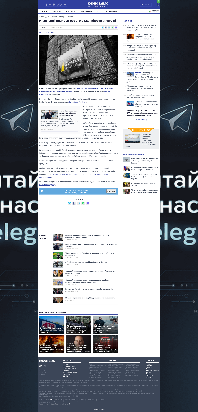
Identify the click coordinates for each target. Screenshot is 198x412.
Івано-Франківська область (115, 364)
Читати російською (46, 32)
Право (148, 374)
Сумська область (130, 364)
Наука (147, 369)
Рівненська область (113, 377)
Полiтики (70, 11)
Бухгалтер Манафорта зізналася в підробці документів (89, 290)
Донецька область (95, 372)
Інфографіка (86, 11)
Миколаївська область (114, 372)
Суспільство (149, 375)
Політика (70, 17)
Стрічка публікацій (58, 17)
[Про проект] (158, 1)
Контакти (42, 373)
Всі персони (67, 376)
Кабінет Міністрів (69, 368)
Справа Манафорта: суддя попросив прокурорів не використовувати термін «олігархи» (87, 282)
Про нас (42, 371)
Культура (148, 367)
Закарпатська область (96, 375)
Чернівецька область (131, 374)
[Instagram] (58, 4)
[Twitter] (61, 4)
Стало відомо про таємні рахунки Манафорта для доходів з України (68, 113)
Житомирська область (96, 374)
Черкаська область (131, 372)
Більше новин (139, 120)
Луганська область (113, 369)
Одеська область (112, 374)
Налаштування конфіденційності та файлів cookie (54, 404)
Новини (43, 11)
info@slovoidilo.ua (99, 409)
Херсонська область (131, 369)
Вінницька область (95, 367)
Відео (99, 11)
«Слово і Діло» (52, 399)
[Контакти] (158, 4)
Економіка (149, 365)
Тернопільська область (132, 365)
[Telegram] (50, 4)
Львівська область (113, 370)
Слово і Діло (44, 17)
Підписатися (111, 191)
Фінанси (148, 377)
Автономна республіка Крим (98, 365)
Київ (90, 364)
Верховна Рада (69, 366)
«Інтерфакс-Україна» (77, 102)
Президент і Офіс (69, 364)
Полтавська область (113, 375)
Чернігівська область (131, 375)
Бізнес (148, 364)
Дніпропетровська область (97, 370)
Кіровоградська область (114, 367)
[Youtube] (54, 4)
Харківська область (131, 367)
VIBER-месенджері (47, 185)
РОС (149, 4)
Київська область (112, 365)
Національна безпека (152, 370)
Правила (42, 375)
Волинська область (95, 369)
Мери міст (67, 374)
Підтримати (111, 11)
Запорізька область (95, 377)
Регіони (112, 361)
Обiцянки (57, 11)
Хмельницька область (132, 370)
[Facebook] (46, 4)
